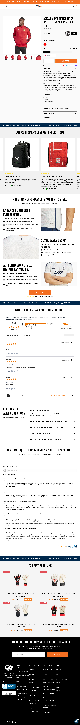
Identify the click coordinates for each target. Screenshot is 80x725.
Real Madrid (32, 706)
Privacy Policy (59, 677)
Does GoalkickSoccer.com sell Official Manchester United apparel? (20, 528)
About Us (58, 669)
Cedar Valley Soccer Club (49, 677)
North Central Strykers (48, 693)
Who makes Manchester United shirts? (12, 491)
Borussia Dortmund (34, 677)
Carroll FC (45, 674)
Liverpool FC (32, 695)
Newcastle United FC (34, 703)
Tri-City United (46, 712)
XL (68, 52)
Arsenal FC (32, 674)
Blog (57, 687)
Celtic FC (31, 679)
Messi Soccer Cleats (21, 686)
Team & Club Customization (32, 125)
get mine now (40, 292)
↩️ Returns (51, 711)
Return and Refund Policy (62, 679)
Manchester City (33, 698)
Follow (4, 480)
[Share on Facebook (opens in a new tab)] (12, 353)
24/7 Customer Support (52, 125)
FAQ (57, 674)
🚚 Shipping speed (61, 708)
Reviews (58, 690)
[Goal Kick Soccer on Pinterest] (13, 722)
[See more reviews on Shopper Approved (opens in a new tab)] (17, 353)
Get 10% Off (57, 654)
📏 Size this (51, 708)
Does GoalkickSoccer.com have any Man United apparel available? (20, 501)
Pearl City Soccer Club (48, 700)
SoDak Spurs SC (47, 703)
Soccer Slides (19, 702)
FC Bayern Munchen (34, 687)
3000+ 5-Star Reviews (70, 125)
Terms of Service (60, 685)
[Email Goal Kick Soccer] (4, 722)
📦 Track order (72, 708)
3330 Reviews (15, 329)
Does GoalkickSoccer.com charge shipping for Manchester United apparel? (22, 513)
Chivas (31, 682)
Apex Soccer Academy (48, 671)
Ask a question (61, 37)
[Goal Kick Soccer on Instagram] (10, 722)
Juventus (31, 692)
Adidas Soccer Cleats (21, 684)
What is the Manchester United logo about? (14, 478)
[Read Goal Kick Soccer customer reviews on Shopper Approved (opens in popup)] (9, 693)
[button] (7, 488)
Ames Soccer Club (47, 669)
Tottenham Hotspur (34, 711)
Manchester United (34, 700)
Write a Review (69, 335)
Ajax (30, 671)
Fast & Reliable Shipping (12, 125)
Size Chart (59, 682)
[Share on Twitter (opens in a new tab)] (14, 353)
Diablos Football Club (48, 679)
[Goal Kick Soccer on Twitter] (15, 722)
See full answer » (69, 523)
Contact (58, 671)
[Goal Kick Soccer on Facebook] (7, 722)
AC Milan (31, 669)
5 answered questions (49, 37)
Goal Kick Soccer (71, 722)
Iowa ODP (45, 686)
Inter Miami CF (32, 690)
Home (4, 12)
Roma (30, 708)
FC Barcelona (32, 685)
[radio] (40, 323)
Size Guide (74, 48)
